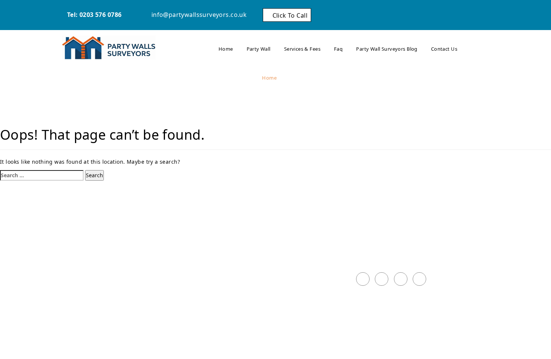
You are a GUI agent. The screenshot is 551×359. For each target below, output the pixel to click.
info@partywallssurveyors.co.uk (198, 15)
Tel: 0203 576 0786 (93, 15)
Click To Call (289, 15)
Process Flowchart (291, 250)
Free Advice (282, 259)
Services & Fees (302, 48)
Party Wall (259, 48)
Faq (338, 48)
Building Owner (287, 241)
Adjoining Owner (289, 232)
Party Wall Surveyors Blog (387, 48)
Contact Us (444, 48)
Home (226, 48)
